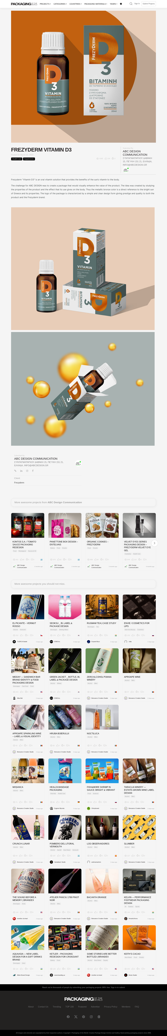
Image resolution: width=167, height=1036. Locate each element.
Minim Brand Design (23, 975)
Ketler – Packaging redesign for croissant (64, 955)
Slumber (129, 844)
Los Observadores (98, 844)
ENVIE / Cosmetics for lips (137, 624)
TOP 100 (69, 1007)
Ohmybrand (95, 808)
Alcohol (15, 629)
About (31, 1007)
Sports (137, 906)
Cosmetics (128, 554)
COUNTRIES (75, 4)
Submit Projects (149, 4)
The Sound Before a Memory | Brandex (24, 898)
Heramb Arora (133, 918)
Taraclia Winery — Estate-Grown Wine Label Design (139, 790)
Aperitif (59, 850)
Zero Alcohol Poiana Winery (99, 678)
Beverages (53, 629)
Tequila (105, 960)
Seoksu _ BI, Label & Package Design (61, 624)
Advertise (95, 1007)
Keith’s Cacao (132, 954)
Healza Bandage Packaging (59, 788)
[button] (131, 4)
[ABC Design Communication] (126, 169)
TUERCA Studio (22, 641)
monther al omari (22, 918)
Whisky (59, 683)
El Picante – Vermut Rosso (24, 624)
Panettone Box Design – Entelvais (64, 543)
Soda (23, 903)
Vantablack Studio (59, 862)
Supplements (29, 159)
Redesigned (22, 551)
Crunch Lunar (21, 844)
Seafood (95, 793)
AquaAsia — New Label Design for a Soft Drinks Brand (27, 957)
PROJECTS (44, 4)
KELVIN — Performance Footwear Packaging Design (137, 900)
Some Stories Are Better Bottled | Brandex (102, 955)
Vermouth (23, 629)
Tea (97, 626)
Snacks (64, 548)
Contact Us (43, 1007)
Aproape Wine (132, 677)
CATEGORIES (59, 4)
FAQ (137, 1007)
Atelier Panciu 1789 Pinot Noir (64, 898)
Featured (82, 1007)
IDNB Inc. (57, 641)
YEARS (113, 4)
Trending (57, 1007)
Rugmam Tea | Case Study (101, 623)
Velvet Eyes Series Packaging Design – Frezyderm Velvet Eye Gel (137, 546)
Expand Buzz (95, 641)
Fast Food (25, 686)
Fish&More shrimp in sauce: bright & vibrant (101, 788)
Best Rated (67, 850)
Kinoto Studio (133, 975)
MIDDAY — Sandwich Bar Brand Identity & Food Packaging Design (26, 680)
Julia (130, 641)
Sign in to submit (118, 987)
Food (14, 551)
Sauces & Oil (32, 551)
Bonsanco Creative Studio (99, 698)
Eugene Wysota (59, 808)
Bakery (52, 548)
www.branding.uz (59, 975)
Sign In (137, 4)
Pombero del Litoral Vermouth (62, 845)
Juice (23, 963)
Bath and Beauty (130, 629)
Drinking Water (63, 629)
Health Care (16, 159)
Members (126, 1007)
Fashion (130, 906)
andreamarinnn (96, 862)
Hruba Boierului (59, 733)
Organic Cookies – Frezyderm (97, 543)
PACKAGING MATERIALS (95, 4)
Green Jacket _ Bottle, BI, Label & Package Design (65, 678)
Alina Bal (19, 698)
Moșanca (18, 787)
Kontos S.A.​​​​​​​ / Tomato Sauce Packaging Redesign (24, 545)
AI (125, 906)
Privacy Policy (110, 1007)
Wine (95, 683)
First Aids (53, 793)
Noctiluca (93, 733)
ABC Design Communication (135, 153)
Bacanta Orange (96, 897)
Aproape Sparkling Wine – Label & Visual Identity (27, 735)
